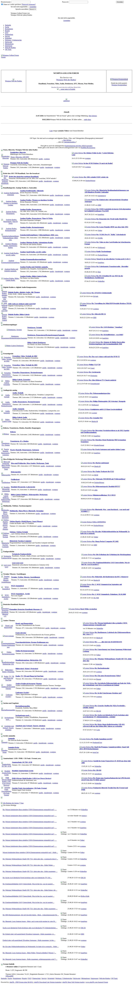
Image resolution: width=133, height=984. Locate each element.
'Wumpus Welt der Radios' (66, 80)
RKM (96, 475)
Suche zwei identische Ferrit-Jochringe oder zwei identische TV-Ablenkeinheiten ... (30, 928)
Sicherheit (8, 38)
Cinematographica (69, 142)
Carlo (98, 730)
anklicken (66, 101)
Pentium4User (97, 742)
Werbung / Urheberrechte (13, 40)
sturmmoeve (102, 196)
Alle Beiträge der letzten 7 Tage (13, 803)
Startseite (8, 25)
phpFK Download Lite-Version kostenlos (47, 982)
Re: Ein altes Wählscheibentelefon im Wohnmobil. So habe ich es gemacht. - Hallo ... (31, 946)
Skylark (95, 296)
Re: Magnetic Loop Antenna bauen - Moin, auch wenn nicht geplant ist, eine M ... (29, 921)
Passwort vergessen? (29, 4)
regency (84, 816)
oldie (95, 490)
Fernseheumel (95, 384)
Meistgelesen (9, 44)
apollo (41, 159)
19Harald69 (9, 976)
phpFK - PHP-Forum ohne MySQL (21, 982)
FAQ (6, 33)
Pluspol (98, 679)
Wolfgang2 (101, 247)
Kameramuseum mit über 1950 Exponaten (78, 146)
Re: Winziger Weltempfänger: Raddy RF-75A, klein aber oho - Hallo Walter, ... (29, 865)
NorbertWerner (90, 181)
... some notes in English (67, 89)
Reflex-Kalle (85, 896)
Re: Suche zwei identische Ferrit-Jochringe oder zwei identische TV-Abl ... (27, 878)
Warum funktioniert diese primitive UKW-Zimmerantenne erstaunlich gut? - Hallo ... (30, 852)
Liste (51, 131)
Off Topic (8, 49)
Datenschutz (9, 34)
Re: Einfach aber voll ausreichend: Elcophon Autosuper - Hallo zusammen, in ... (29, 934)
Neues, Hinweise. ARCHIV (20, 157)
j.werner (94, 413)
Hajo (99, 222)
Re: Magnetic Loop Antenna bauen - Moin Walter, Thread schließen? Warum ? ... (29, 953)
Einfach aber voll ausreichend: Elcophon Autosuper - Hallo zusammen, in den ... (29, 940)
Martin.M (95, 421)
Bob (99, 272)
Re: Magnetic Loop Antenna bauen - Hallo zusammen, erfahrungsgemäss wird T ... (30, 959)
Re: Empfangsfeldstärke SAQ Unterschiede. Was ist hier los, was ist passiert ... (28, 884)
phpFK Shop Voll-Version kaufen (73, 982)
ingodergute (49, 167)
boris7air (96, 752)
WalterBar (101, 281)
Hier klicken (93, 116)
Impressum (8, 46)
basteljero (101, 214)
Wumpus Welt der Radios (13, 81)
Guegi (92, 368)
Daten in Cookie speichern (12, 4)
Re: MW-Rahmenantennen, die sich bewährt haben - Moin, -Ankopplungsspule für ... (31, 915)
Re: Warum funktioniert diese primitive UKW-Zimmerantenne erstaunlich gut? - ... (30, 810)
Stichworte (8, 42)
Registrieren (9, 29)
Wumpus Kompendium (119, 85)
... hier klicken (66, 140)
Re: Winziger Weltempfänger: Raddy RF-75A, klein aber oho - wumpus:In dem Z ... (30, 859)
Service (7, 36)
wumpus (47, 159)
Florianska (93, 376)
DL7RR (96, 598)
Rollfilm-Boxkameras (88, 148)
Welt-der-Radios (10, 47)
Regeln (7, 31)
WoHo (98, 645)
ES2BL (100, 238)
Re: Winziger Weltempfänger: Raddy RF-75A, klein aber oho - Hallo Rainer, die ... (30, 890)
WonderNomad (99, 445)
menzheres (98, 774)
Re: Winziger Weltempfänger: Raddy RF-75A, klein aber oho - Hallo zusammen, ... (30, 871)
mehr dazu (87, 119)
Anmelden (32, 7)
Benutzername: (6, 2)
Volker (100, 230)
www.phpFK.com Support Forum (97, 982)
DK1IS (98, 711)
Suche (7, 27)
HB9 (99, 205)
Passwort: (65, 2)
